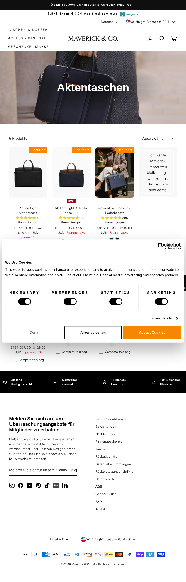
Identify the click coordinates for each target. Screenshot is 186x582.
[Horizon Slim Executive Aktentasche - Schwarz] (74, 345)
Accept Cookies (152, 332)
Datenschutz (104, 479)
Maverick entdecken (110, 419)
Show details (161, 318)
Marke (42, 46)
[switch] (70, 301)
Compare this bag (31, 360)
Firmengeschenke (108, 441)
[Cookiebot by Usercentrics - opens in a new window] (161, 246)
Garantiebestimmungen (113, 464)
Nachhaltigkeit (106, 434)
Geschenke (20, 46)
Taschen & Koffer (28, 29)
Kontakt (101, 509)
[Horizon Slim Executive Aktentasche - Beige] (68, 345)
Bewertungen (105, 426)
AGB (98, 486)
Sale (44, 38)
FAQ (98, 501)
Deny (34, 332)
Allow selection (93, 332)
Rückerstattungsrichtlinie (114, 471)
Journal (101, 449)
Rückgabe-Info (106, 456)
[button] (26, 218)
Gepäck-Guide (106, 494)
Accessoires (22, 38)
